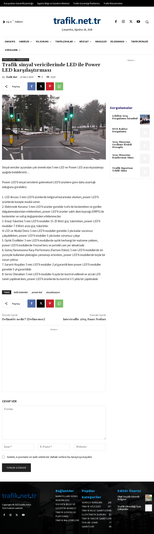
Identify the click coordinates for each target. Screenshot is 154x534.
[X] (131, 21)
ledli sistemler (21, 292)
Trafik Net (11, 77)
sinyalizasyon (53, 292)
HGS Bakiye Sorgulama (120, 130)
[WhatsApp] (59, 86)
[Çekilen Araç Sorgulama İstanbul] (145, 119)
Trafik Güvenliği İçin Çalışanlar (129, 508)
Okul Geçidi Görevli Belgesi (128, 498)
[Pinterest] (50, 86)
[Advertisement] (54, 360)
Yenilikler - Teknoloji (15, 59)
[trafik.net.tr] (77, 20)
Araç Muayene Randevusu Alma (123, 156)
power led (37, 292)
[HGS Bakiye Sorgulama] (145, 133)
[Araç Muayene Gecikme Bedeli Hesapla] (145, 146)
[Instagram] (123, 21)
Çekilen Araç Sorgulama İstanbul (125, 117)
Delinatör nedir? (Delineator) (23, 319)
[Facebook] (116, 21)
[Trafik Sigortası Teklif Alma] (145, 172)
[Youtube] (138, 21)
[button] (147, 22)
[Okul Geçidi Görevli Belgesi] (148, 498)
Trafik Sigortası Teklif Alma (122, 169)
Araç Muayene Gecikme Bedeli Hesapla (122, 145)
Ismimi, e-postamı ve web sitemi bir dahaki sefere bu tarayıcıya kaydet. (49, 457)
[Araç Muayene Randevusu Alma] (145, 159)
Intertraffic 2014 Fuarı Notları (84, 319)
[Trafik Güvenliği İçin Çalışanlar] (148, 507)
